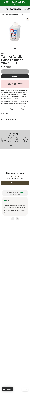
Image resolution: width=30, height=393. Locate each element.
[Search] (25, 9)
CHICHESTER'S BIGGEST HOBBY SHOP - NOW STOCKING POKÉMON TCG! (15, 3)
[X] (8, 119)
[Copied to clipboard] (15, 119)
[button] (7, 213)
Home (2, 14)
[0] (27, 9)
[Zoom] (28, 19)
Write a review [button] (15, 183)
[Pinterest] (11, 119)
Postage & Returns (6, 114)
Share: (2, 119)
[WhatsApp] (13, 119)
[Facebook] (6, 119)
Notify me (15, 76)
